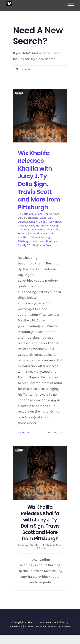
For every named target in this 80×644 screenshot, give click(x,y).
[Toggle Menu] (71, 4)
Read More (24, 432)
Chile (51, 217)
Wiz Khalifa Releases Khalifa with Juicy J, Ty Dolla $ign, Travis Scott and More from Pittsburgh (39, 180)
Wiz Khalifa (52, 229)
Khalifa (50, 233)
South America (36, 229)
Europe (22, 221)
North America (44, 225)
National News (26, 225)
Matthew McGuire (31, 213)
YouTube (22, 233)
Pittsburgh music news (31, 241)
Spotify (22, 245)
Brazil (43, 217)
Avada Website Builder (52, 622)
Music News (54, 221)
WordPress (67, 626)
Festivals (32, 221)
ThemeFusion (15, 626)
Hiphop (40, 233)
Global (42, 221)
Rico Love (51, 241)
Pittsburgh (45, 237)
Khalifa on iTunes (28, 237)
